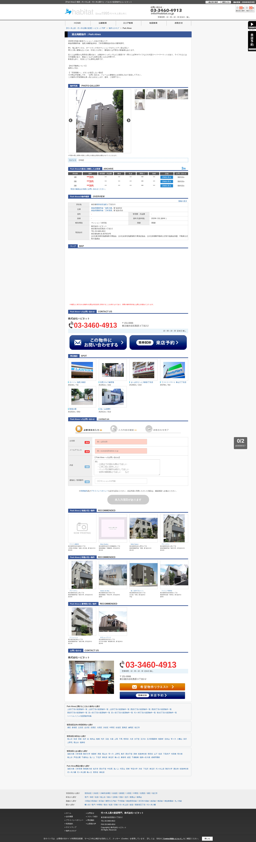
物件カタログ (71, 831)
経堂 (129, 757)
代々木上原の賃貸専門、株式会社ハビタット (122, 813)
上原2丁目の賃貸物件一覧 (98, 709)
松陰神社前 (142, 754)
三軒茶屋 (108, 210)
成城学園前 (155, 757)
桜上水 (70, 739)
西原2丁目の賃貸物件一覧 (162, 709)
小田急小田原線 (91, 801)
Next (128, 120)
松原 (75, 739)
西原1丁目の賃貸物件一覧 (141, 709)
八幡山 (179, 739)
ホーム (68, 813)
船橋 (98, 739)
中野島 (99, 805)
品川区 (87, 728)
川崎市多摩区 (105, 793)
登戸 (86, 797)
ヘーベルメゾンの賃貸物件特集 (79, 716)
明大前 (180, 754)
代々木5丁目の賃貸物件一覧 (145, 713)
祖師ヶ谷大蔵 (145, 757)
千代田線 (121, 801)
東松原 (104, 757)
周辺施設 (90, 820)
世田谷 (126, 739)
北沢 (84, 739)
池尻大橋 (108, 208)
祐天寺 (95, 769)
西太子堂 (128, 754)
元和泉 (115, 797)
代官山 (122, 769)
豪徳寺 (123, 757)
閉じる (207, 839)
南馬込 (139, 797)
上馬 (116, 739)
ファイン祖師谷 (74, 544)
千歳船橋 (135, 757)
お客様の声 (91, 824)
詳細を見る (166, 177)
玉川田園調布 (152, 739)
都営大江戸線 (110, 801)
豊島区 (124, 728)
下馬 (120, 739)
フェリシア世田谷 (166, 590)
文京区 (80, 728)
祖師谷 (82, 742)
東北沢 (111, 757)
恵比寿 (176, 769)
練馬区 (130, 728)
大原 (131, 739)
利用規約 (84, 491)
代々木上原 (160, 769)
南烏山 (92, 739)
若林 (135, 754)
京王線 (101, 801)
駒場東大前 (87, 769)
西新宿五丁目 (140, 805)
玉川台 (143, 739)
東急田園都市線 (97, 208)
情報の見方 (182, 201)
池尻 (105, 204)
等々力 (173, 739)
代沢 (102, 739)
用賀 (99, 754)
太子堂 (136, 739)
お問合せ (90, 813)
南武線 (160, 801)
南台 (109, 797)
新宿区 (74, 728)
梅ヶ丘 (117, 757)
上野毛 (70, 742)
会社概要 (69, 817)
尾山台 (76, 742)
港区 (69, 728)
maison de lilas (104, 590)
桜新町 (160, 739)
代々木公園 (81, 772)
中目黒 (110, 769)
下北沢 (98, 757)
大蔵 (111, 739)
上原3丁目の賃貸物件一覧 (119, 709)
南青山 (132, 797)
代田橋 (173, 754)
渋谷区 (105, 728)
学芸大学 (134, 769)
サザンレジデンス (105, 637)
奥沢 (122, 754)
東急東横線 (168, 801)
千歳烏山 (85, 757)
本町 (91, 797)
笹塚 (116, 805)
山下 (155, 754)
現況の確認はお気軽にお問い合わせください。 (89, 189)
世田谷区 (99, 204)
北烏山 (167, 739)
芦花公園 (77, 757)
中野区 (112, 728)
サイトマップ (71, 827)
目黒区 (93, 728)
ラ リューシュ (73, 637)
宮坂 (80, 739)
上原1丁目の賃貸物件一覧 (77, 709)
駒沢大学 (86, 754)
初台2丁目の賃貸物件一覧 (167, 713)
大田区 (99, 728)
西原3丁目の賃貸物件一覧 (77, 713)
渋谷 (140, 769)
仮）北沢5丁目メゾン (137, 590)
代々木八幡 (71, 772)
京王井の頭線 (143, 801)
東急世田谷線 (131, 801)
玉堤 (107, 739)
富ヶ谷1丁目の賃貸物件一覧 (99, 713)
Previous (70, 120)
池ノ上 (92, 757)
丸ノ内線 (178, 801)
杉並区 (118, 728)
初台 (105, 805)
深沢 (185, 739)
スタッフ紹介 (92, 817)
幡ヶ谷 (87, 805)
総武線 (153, 801)
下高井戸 (166, 754)
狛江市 (137, 728)
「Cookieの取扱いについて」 (172, 839)
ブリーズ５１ (165, 544)
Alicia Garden (104, 544)
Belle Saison (135, 544)
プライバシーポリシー (99, 491)
